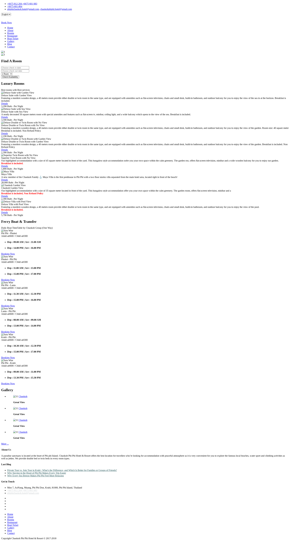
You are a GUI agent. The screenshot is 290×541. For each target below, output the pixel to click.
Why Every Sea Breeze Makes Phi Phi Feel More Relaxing (35, 475)
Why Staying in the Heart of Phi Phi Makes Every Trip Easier (36, 473)
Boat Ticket (12, 38)
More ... (5, 444)
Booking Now (8, 254)
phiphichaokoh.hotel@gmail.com (23, 9)
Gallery (10, 41)
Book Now (6, 22)
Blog (9, 44)
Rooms (10, 33)
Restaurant (12, 36)
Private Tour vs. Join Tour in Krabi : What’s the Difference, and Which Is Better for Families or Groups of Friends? (62, 470)
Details (4, 103)
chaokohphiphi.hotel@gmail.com (56, 9)
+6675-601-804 (14, 6)
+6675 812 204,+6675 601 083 (22, 3)
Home (10, 27)
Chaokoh (23, 396)
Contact (11, 46)
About (10, 30)
